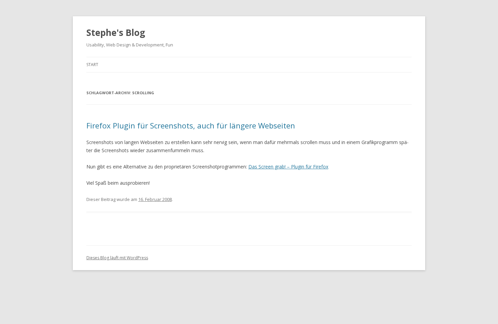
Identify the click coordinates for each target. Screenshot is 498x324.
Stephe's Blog (115, 32)
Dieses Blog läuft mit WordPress (117, 258)
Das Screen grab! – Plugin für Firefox (288, 166)
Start (92, 64)
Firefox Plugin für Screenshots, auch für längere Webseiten (190, 125)
